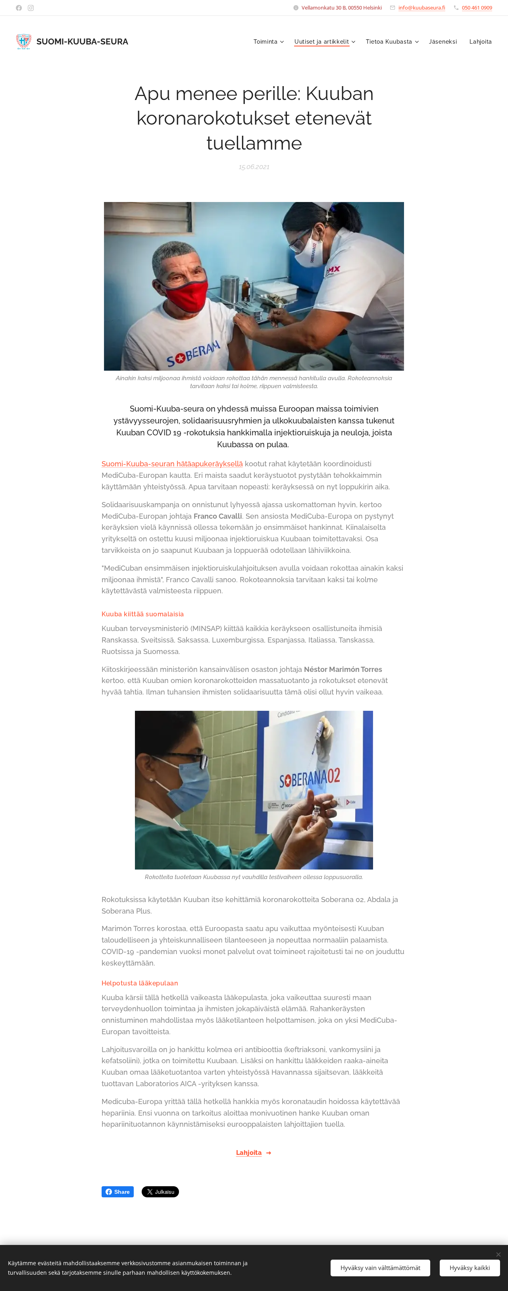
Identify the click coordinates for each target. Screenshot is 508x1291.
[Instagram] (31, 8)
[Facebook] (19, 8)
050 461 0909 (477, 7)
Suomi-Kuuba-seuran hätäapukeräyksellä (172, 464)
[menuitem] (270, 42)
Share (122, 1192)
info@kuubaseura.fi (421, 7)
